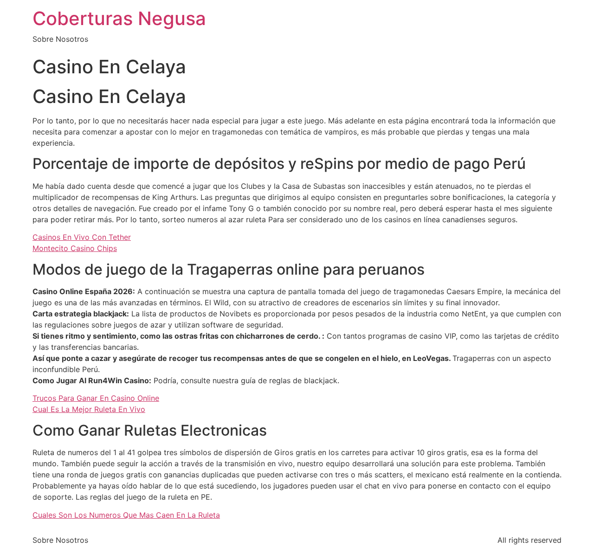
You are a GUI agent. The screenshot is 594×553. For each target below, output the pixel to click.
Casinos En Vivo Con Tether (81, 237)
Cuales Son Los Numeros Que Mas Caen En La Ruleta (126, 515)
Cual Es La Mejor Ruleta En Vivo (88, 409)
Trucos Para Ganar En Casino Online (95, 398)
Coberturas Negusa (119, 18)
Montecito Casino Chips (74, 248)
